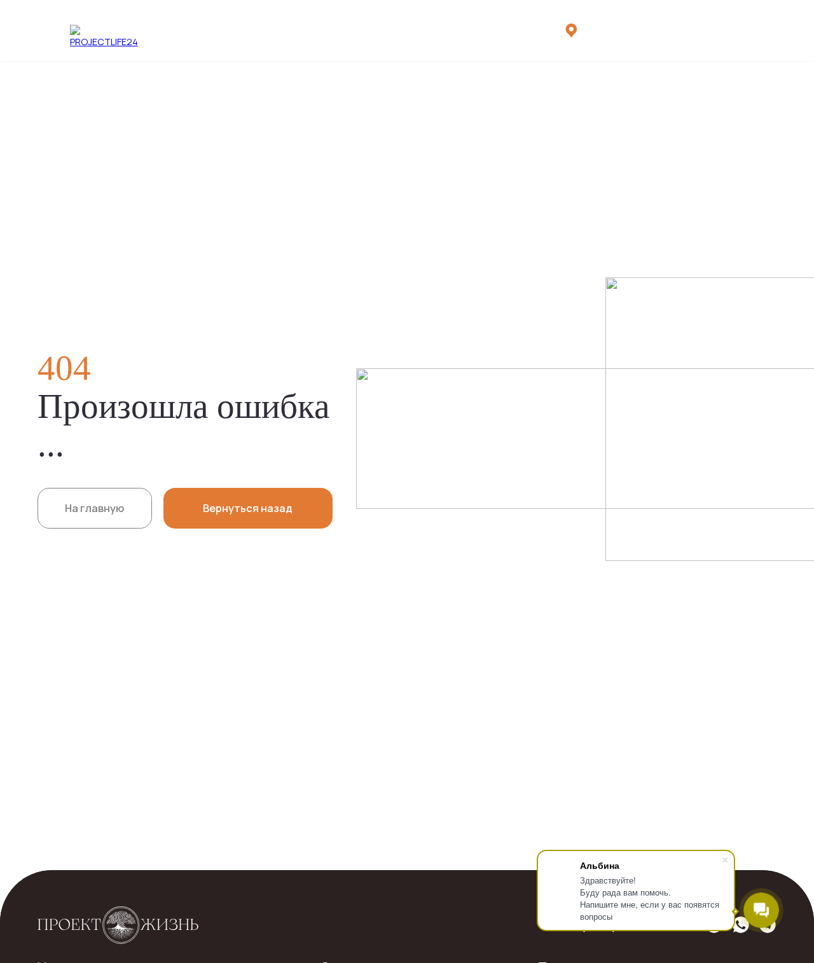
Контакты (458, 30)
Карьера (405, 30)
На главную (94, 508)
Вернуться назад (248, 508)
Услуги (109, 30)
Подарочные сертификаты (196, 30)
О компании (293, 30)
